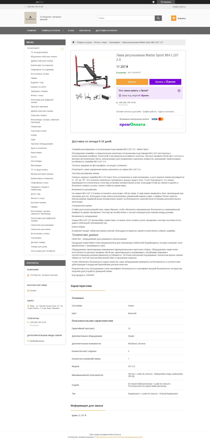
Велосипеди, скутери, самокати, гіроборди (45, 121)
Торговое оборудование (42, 144)
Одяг (33, 139)
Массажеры (36, 165)
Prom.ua (117, 435)
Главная (31, 30)
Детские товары (38, 242)
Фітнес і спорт (100, 42)
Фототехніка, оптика (40, 74)
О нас (71, 30)
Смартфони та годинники (42, 69)
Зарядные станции (39, 91)
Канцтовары (36, 152)
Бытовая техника (38, 202)
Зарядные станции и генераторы (40, 188)
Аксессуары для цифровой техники (43, 219)
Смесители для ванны (41, 229)
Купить (132, 82)
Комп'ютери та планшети (42, 65)
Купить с (160, 82)
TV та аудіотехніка (39, 52)
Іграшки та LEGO (38, 87)
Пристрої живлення (39, 107)
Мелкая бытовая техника (42, 174)
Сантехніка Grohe (38, 131)
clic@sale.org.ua (37, 341)
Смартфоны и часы (39, 183)
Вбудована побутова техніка (44, 56)
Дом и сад (35, 194)
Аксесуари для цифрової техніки (42, 101)
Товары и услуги (50, 30)
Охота (34, 157)
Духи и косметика (39, 148)
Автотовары (36, 161)
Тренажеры (114, 42)
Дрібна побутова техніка (42, 61)
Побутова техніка (38, 115)
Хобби (34, 135)
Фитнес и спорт (38, 198)
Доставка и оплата (106, 30)
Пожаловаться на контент (104, 437)
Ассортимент (33, 48)
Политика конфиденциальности (129, 437)
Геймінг (34, 78)
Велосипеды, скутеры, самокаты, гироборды (41, 212)
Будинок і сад (37, 82)
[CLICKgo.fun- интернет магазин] (30, 23)
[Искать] (158, 18)
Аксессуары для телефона (43, 251)
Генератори (36, 126)
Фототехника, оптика (40, 234)
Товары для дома (39, 247)
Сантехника (36, 238)
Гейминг (34, 207)
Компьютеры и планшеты (42, 178)
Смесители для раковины (42, 225)
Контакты (85, 30)
